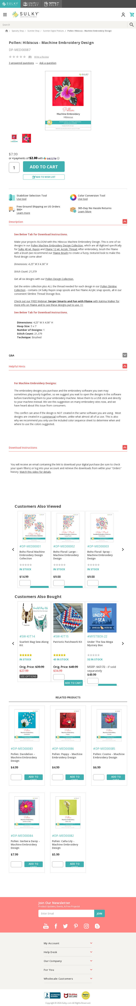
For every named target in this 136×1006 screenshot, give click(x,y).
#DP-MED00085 (104, 749)
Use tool (21, 199)
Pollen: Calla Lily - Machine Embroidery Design (65, 844)
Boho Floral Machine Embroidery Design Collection (32, 555)
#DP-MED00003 (98, 546)
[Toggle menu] (5, 14)
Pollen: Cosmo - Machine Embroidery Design (108, 755)
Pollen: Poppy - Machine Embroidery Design (67, 755)
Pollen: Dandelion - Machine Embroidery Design (24, 757)
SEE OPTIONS (28, 676)
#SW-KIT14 (27, 636)
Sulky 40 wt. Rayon (29, 249)
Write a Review (41, 56)
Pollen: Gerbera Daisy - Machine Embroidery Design (25, 844)
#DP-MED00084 (22, 836)
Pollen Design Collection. (59, 279)
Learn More (84, 211)
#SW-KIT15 (61, 636)
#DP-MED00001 (30, 546)
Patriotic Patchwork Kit (67, 641)
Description (16, 221)
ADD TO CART (73, 683)
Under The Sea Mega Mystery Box (100, 643)
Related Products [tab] (68, 697)
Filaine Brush (60, 253)
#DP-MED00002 (64, 546)
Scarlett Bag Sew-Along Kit (34, 643)
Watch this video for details (35, 472)
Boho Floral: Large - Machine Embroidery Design (66, 555)
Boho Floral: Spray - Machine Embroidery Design (100, 555)
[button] (68, 158)
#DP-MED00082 (63, 836)
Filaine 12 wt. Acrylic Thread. (61, 249)
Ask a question (47, 63)
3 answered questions (21, 63)
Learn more (23, 213)
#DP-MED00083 (22, 749)
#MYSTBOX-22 (97, 636)
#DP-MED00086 (63, 749)
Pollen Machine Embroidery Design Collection (57, 245)
